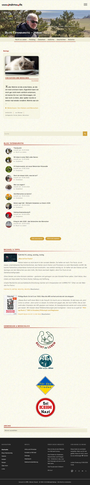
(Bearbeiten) (34, 289)
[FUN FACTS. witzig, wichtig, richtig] (10, 258)
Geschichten (61, 39)
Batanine (71, 39)
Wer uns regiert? (19, 185)
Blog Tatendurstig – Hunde (23, 32)
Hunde (15, 115)
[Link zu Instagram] (79, 471)
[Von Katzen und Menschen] (22, 65)
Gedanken (41, 39)
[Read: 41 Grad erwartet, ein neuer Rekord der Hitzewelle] (9, 169)
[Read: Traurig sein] (9, 151)
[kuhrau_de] (12, 5)
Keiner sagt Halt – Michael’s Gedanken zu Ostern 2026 (32, 203)
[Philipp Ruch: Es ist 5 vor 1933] (10, 305)
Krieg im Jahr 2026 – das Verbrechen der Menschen (31, 221)
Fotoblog (32, 39)
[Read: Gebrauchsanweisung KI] (9, 215)
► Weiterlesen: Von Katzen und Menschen (21, 108)
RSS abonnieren (37, 238)
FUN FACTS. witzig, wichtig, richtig (17, 289)
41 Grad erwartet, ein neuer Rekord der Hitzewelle (31, 166)
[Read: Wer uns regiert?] (9, 188)
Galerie (4, 456)
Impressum (28, 459)
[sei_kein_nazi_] (45, 407)
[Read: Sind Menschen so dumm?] (9, 197)
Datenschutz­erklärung (31, 462)
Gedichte (51, 39)
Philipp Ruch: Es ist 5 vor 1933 (29, 314)
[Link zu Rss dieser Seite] (85, 471)
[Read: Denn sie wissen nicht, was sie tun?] (9, 178)
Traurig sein (18, 148)
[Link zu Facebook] (75, 471)
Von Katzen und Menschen (17, 78)
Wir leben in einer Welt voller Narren (26, 157)
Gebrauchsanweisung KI (22, 212)
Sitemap (27, 455)
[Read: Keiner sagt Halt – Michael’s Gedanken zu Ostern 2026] (9, 206)
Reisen (4, 462)
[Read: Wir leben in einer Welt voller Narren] (9, 160)
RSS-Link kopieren (53, 238)
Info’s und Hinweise (30, 449)
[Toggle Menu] (85, 4)
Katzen (20, 115)
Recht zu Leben (21, 39)
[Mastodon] (72, 471)
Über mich (5, 465)
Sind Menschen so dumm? (23, 194)
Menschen (26, 115)
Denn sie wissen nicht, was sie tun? (26, 175)
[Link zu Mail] (82, 471)
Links (3, 469)
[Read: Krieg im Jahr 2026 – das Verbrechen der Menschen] (9, 224)
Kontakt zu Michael (30, 452)
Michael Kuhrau (51, 482)
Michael (20, 112)
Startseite (5, 449)
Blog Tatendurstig (7, 453)
